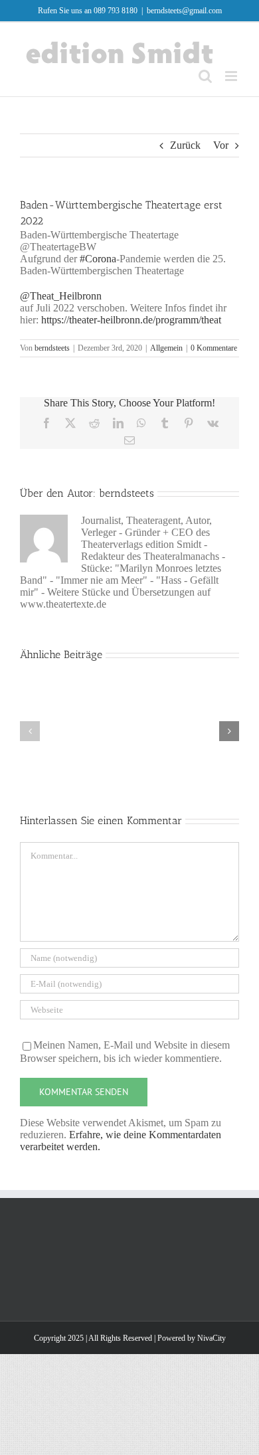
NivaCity (211, 1338)
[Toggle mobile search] (205, 76)
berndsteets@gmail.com (184, 10)
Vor (220, 145)
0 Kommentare (214, 348)
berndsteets (52, 348)
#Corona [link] (98, 258)
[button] (30, 731)
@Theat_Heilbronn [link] (61, 295)
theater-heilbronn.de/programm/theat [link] (131, 319)
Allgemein (166, 348)
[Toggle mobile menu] (232, 76)
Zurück (185, 145)
